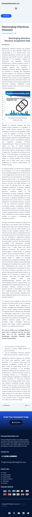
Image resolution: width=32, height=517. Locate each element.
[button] (16, 8)
